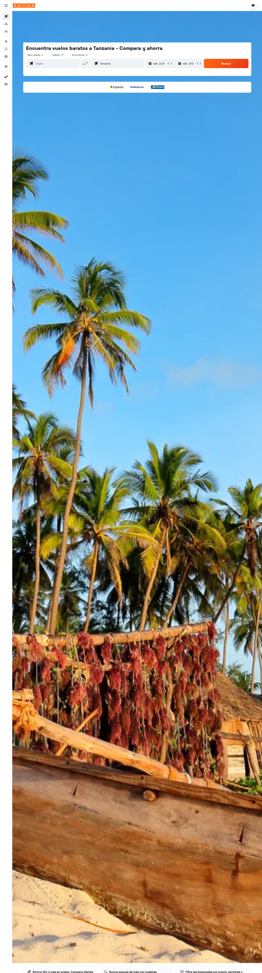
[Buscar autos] (6, 31)
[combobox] (35, 55)
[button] (6, 5)
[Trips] (6, 66)
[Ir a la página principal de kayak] (24, 5)
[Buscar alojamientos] (6, 23)
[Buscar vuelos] (6, 16)
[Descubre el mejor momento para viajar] (6, 56)
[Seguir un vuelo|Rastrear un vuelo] (6, 49)
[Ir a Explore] (6, 41)
